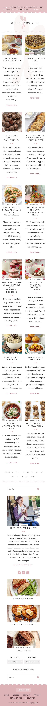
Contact (26, 695)
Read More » (12, 105)
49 (32, 472)
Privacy (37, 695)
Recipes (16, 695)
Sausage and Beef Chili (35, 358)
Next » (32, 476)
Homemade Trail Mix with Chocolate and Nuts (35, 211)
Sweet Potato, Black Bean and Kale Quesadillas (11, 211)
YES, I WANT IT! (34, 10)
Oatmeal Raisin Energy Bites (35, 425)
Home (6, 695)
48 (28, 472)
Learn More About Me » (23, 565)
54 (22, 476)
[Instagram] (28, 573)
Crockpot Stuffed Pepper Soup (11, 426)
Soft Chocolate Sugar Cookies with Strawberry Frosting (12, 287)
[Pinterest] (23, 573)
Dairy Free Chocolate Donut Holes (12, 137)
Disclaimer (30, 698)
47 (23, 472)
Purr (36, 703)
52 (13, 476)
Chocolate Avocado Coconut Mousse (35, 286)
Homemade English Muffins (12, 59)
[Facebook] (19, 573)
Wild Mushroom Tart (35, 59)
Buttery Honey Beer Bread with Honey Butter (35, 137)
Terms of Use (16, 698)
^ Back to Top (23, 690)
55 (26, 476)
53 (17, 476)
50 (37, 472)
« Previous (9, 472)
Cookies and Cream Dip (11, 358)
